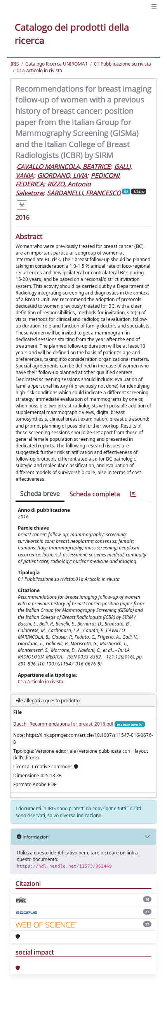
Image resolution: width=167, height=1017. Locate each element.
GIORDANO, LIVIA (62, 175)
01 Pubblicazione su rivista (122, 64)
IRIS (14, 64)
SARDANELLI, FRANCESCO (84, 193)
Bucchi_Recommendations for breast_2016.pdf (63, 724)
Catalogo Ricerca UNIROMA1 (56, 64)
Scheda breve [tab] (40, 493)
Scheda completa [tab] (95, 494)
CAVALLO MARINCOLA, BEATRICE (63, 166)
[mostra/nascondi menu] (154, 6)
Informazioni (35, 836)
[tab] (133, 494)
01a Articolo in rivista (39, 70)
